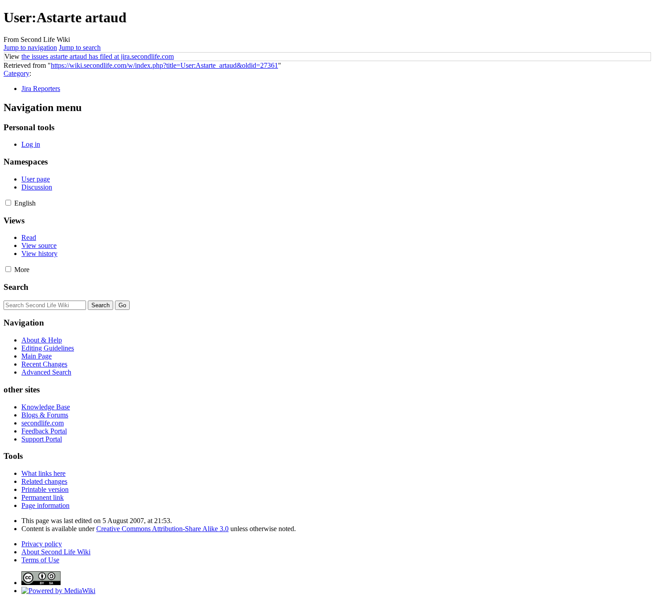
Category (16, 73)
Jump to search (80, 47)
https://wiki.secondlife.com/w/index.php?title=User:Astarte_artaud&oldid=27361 (164, 65)
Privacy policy (41, 544)
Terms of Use (40, 560)
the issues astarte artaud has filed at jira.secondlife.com (97, 56)
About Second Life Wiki (55, 552)
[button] (8, 203)
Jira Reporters (40, 88)
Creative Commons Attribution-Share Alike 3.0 (162, 528)
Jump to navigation (30, 47)
